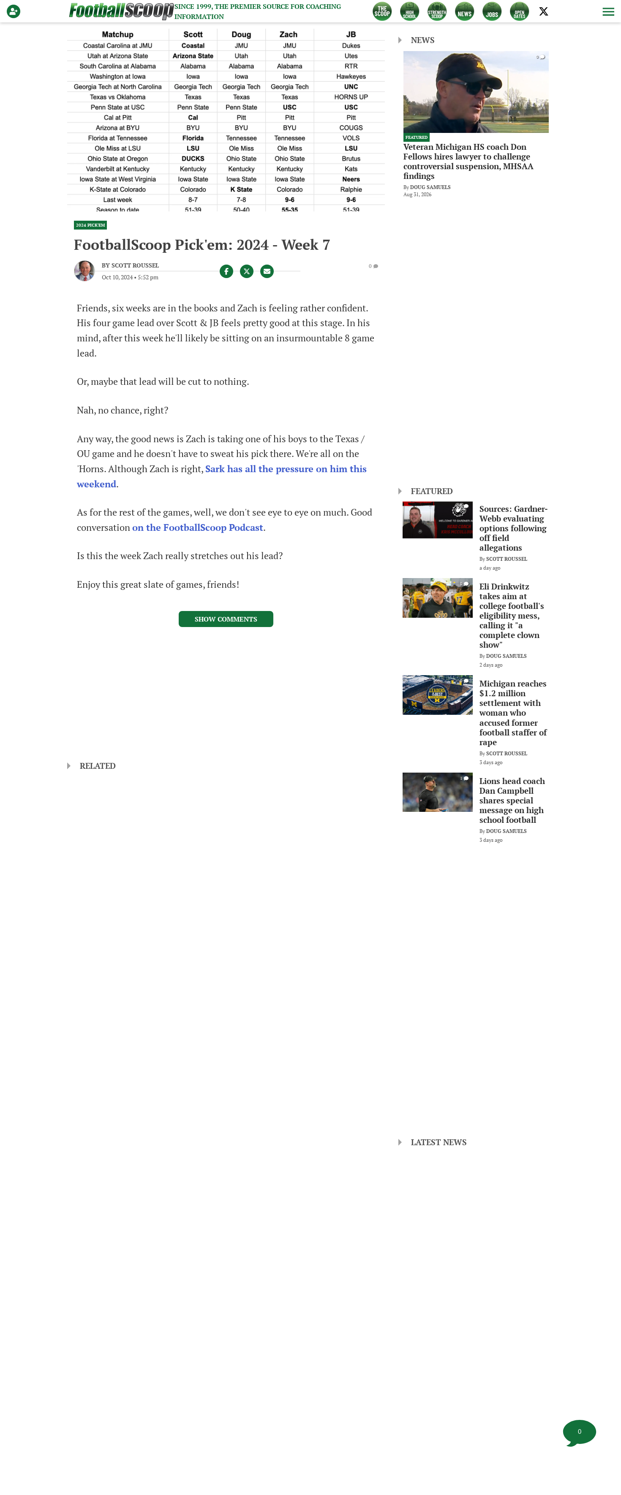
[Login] (15, 11)
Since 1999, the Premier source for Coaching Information (257, 11)
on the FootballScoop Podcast (197, 527)
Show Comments (226, 619)
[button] (607, 11)
